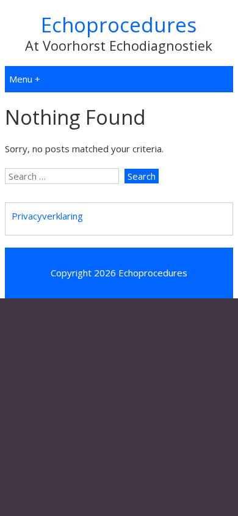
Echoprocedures (119, 25)
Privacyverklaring (47, 216)
